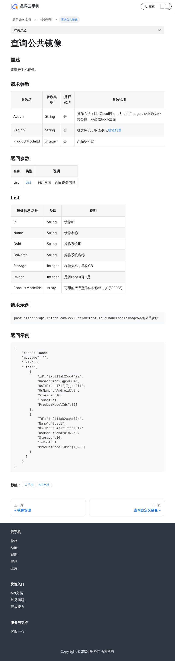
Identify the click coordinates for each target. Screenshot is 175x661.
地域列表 (114, 130)
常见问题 (17, 599)
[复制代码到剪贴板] (159, 317)
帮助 (14, 554)
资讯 (14, 561)
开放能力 (17, 606)
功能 (14, 547)
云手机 (29, 485)
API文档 (44, 485)
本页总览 (20, 30)
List (28, 182)
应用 (14, 568)
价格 (14, 540)
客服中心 (17, 631)
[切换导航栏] (6, 6)
